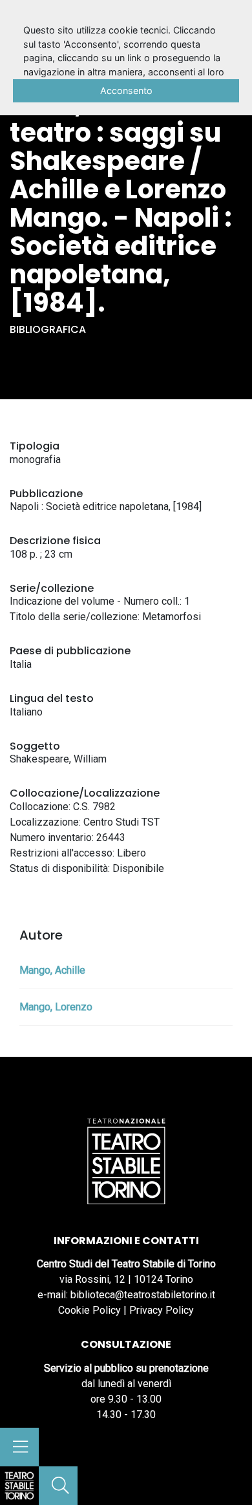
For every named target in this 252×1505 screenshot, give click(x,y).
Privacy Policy (161, 1310)
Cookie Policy (89, 1310)
